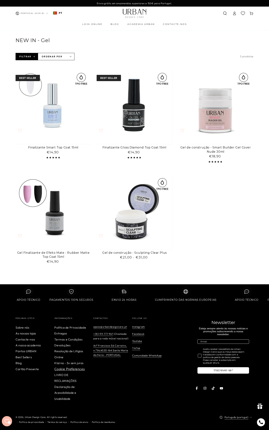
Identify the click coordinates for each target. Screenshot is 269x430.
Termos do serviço (57, 422)
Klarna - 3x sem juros (69, 363)
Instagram (138, 326)
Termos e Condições (68, 339)
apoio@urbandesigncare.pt (110, 326)
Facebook (138, 334)
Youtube (137, 341)
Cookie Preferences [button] (69, 369)
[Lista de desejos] (243, 13)
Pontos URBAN (26, 351)
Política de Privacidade (70, 327)
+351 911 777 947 (103, 334)
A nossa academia (28, 345)
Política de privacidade (31, 422)
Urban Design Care (35, 417)
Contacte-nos (25, 339)
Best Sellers (24, 357)
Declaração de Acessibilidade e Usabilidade (65, 393)
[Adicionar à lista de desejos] (20, 130)
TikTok (136, 348)
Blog (19, 363)
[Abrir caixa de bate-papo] (261, 422)
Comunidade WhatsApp (147, 355)
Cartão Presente (27, 369)
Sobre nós (22, 327)
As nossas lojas (26, 333)
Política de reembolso (103, 422)
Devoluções (62, 345)
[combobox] (58, 13)
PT (60, 13)
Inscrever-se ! (223, 370)
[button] (225, 13)
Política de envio (79, 422)
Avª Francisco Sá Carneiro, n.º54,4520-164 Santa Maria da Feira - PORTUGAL (110, 350)
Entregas (60, 333)
